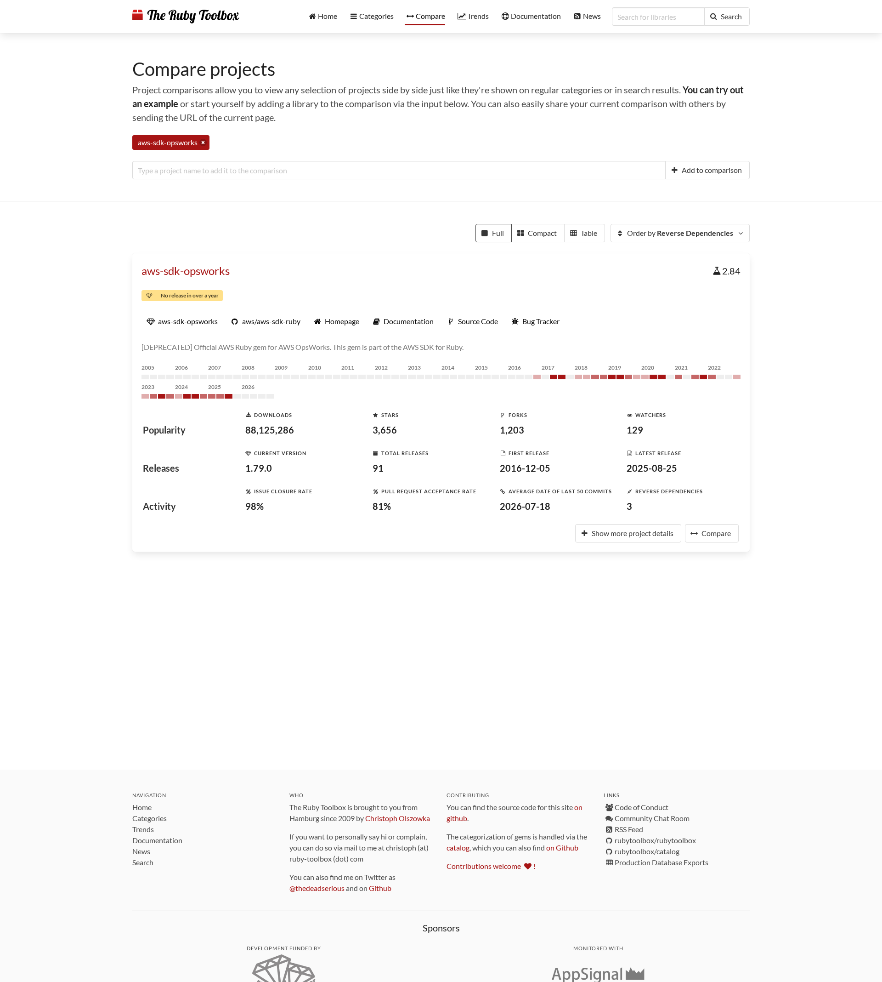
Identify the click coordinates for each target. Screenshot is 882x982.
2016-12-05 (525, 468)
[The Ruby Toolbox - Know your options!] (186, 16)
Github (380, 888)
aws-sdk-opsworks (185, 270)
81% (382, 506)
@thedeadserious (317, 888)
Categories (149, 818)
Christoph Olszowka (397, 818)
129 (635, 429)
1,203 (512, 429)
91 (378, 468)
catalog (458, 847)
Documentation (157, 840)
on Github (562, 847)
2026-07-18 (525, 506)
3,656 (385, 429)
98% (254, 506)
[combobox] (399, 170)
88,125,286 (269, 429)
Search (142, 862)
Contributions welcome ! (491, 866)
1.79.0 (258, 468)
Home (142, 807)
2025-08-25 (652, 468)
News (141, 851)
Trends (143, 829)
